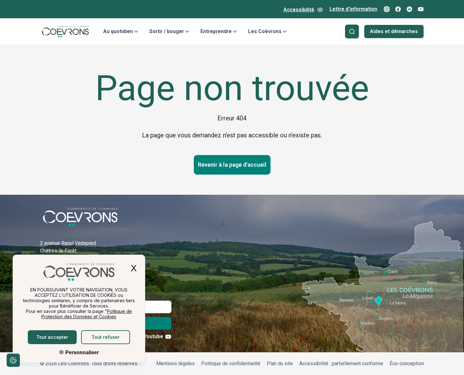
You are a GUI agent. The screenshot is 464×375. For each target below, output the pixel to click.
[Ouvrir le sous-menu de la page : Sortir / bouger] (187, 31)
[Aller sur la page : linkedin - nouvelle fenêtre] (409, 9)
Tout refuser (106, 337)
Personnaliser (81, 352)
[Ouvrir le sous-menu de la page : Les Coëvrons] (285, 31)
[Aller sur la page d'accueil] (65, 32)
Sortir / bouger (166, 31)
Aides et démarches (394, 31)
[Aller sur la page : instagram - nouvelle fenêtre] (387, 9)
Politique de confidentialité (230, 363)
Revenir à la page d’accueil (232, 164)
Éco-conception (407, 363)
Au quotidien (118, 31)
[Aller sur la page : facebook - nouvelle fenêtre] (398, 9)
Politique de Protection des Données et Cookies (86, 314)
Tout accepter (52, 337)
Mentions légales (175, 363)
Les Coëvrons (265, 31)
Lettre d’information (353, 9)
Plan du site (280, 363)
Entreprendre (216, 31)
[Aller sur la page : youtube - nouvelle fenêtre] (421, 9)
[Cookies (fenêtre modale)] (13, 361)
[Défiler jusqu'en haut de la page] (451, 361)
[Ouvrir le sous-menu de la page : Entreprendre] (235, 31)
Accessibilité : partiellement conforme (341, 363)
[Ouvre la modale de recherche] (352, 31)
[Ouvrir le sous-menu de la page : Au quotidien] (136, 31)
